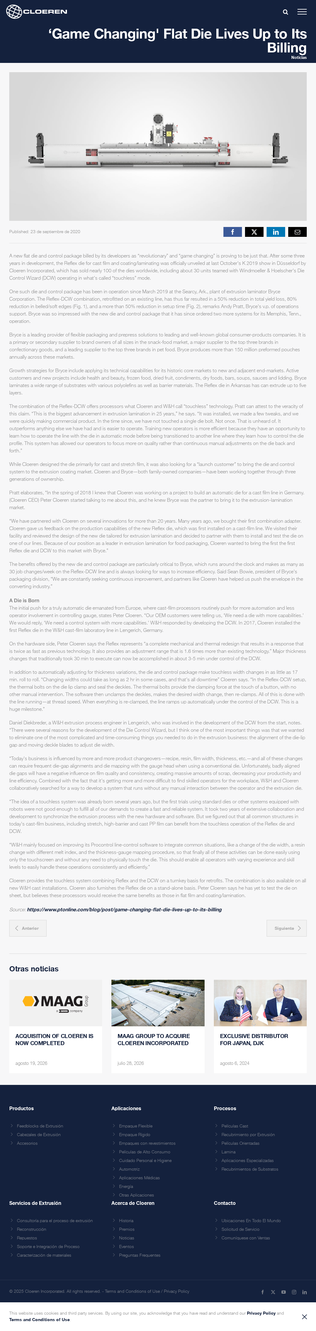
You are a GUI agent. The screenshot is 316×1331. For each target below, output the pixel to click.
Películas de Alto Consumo (144, 1152)
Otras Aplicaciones (136, 1195)
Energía (126, 1187)
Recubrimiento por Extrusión (248, 1135)
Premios (127, 1229)
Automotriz (129, 1169)
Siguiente (284, 928)
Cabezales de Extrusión (39, 1135)
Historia (126, 1221)
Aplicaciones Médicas (139, 1178)
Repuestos (27, 1238)
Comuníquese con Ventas (246, 1238)
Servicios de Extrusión (35, 1203)
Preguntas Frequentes (139, 1255)
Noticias (299, 57)
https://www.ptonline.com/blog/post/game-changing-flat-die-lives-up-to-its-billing (124, 909)
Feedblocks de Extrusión (40, 1126)
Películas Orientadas (241, 1143)
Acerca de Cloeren (132, 1203)
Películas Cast (235, 1126)
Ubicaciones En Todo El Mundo (251, 1221)
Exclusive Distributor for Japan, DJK (254, 1039)
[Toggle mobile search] (285, 11)
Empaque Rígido (134, 1135)
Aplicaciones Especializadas (248, 1161)
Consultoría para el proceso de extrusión (55, 1221)
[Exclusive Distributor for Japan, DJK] (260, 1003)
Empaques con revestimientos (147, 1143)
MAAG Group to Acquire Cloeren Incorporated (154, 1039)
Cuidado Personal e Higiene (145, 1161)
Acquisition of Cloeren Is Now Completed (54, 1039)
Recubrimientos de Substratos (250, 1169)
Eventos (126, 1247)
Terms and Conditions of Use (132, 1291)
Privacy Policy (176, 1291)
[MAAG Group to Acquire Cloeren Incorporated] (157, 1003)
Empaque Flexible (135, 1126)
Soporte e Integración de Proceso (48, 1247)
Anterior (30, 928)
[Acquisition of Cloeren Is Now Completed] (55, 1003)
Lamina (228, 1152)
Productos (21, 1108)
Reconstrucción (31, 1229)
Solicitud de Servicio (241, 1229)
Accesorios (27, 1143)
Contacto (225, 1203)
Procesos (225, 1108)
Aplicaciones (126, 1108)
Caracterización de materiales (44, 1255)
